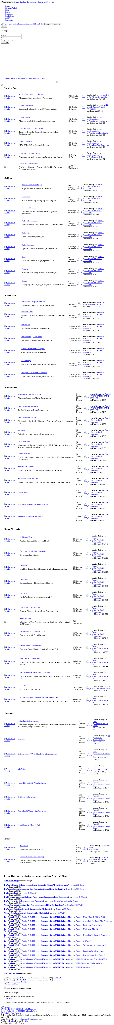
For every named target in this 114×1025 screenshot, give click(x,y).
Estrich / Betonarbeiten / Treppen (33, 349)
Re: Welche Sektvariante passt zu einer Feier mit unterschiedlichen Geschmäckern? (35, 889)
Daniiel (11, 1021)
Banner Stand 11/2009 (98, 860)
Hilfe (7, 10)
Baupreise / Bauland (26, 105)
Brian (26, 1021)
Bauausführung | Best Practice (30, 645)
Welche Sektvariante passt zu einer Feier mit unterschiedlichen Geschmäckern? (34, 905)
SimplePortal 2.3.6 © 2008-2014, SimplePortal (19, 1011)
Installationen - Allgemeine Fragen (30, 394)
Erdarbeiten (26, 197)
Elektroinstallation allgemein (28, 406)
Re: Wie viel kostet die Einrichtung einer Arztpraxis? (24, 901)
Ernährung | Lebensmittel (27, 797)
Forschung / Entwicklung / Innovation (33, 551)
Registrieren (9, 16)
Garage (24, 281)
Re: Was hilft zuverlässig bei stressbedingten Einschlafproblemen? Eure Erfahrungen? (36, 885)
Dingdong (70, 905)
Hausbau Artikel (11, 8)
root (109, 736)
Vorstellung (95, 850)
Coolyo (73, 889)
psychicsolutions (93, 119)
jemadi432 (105, 95)
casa (108, 686)
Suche (7, 12)
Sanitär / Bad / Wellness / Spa (28, 478)
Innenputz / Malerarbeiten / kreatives (34, 373)
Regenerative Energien (26, 466)
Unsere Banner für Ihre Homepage (32, 857)
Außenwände (26, 233)
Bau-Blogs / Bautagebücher (28, 163)
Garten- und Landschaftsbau (30, 607)
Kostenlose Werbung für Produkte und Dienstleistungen (39, 697)
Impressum (9, 20)
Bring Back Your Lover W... (99, 145)
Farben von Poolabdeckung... (99, 739)
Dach (23, 257)
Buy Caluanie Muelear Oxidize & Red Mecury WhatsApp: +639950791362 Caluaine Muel (38, 917)
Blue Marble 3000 (100, 770)
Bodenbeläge (26, 361)
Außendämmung (28, 245)
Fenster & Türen (27, 312)
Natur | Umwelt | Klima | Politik (29, 825)
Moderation (24, 846)
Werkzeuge (24, 593)
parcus (95, 722)
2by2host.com (20, 1019)
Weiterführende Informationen (28, 721)
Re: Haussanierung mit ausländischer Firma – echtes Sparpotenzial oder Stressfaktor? (36, 897)
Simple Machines (29, 1009)
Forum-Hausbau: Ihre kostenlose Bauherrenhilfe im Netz (34, 2)
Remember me (8, 40)
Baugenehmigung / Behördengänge (31, 128)
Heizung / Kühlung (24, 441)
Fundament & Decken (29, 208)
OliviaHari (8, 998)
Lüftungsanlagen (24, 453)
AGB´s (7, 18)
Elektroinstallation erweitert (27, 417)
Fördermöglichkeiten (26, 141)
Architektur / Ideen (26, 537)
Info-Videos (22, 769)
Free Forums (16, 1013)
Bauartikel (21, 739)
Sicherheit (21, 430)
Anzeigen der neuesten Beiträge (15, 982)
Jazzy (54, 913)
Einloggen (9, 14)
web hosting (31, 1019)
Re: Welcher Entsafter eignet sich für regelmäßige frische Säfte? (28, 909)
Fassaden (25, 269)
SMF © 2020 (16, 1009)
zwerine (101, 302)
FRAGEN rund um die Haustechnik (30, 516)
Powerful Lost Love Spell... (98, 133)
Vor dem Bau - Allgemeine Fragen (31, 94)
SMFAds (4, 1013)
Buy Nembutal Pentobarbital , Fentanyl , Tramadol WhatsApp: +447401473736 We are (37, 959)
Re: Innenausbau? (11, 893)
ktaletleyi (59, 978)
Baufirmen (23, 565)
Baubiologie (24, 579)
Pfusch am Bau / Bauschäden (30, 658)
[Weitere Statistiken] (11, 984)
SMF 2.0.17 (5, 1009)
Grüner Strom (22, 492)
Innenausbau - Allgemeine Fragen (33, 302)
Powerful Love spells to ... (98, 121)
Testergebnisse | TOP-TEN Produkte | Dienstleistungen (37, 754)
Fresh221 (105, 105)
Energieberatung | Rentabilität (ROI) (32, 631)
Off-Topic (23, 685)
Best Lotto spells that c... (97, 157)
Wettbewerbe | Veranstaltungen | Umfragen (35, 672)
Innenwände (25, 325)
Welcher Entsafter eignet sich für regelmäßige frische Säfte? (26, 913)
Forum (7, 6)
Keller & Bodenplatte (29, 221)
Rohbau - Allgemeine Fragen (32, 185)
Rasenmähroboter (26, 618)
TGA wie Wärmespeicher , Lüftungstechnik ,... (34, 504)
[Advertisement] (57, 60)
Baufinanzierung (25, 117)
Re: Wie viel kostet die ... (94, 304)
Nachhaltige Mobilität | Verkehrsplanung (32, 783)
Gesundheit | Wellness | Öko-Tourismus (32, 811)
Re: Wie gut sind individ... (98, 97)
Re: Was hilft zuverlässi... (102, 688)
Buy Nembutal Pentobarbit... (96, 421)
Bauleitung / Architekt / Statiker (30, 153)
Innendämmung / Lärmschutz (31, 337)
